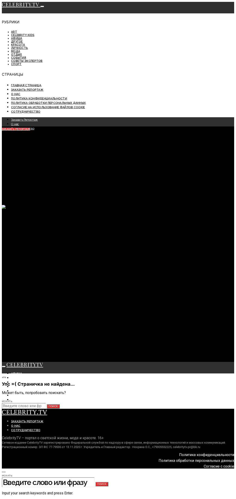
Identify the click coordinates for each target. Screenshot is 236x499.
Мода (15, 51)
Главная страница (26, 85)
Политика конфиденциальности (39, 98)
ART (14, 31)
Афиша (16, 38)
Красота (18, 44)
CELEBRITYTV (24, 364)
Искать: (7, 401)
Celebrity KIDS (22, 35)
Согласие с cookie (219, 466)
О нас (16, 94)
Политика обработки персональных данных (48, 103)
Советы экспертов (27, 61)
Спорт (16, 64)
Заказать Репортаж (27, 89)
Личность (19, 48)
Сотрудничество (25, 111)
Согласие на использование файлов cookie (48, 107)
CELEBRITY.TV (21, 4)
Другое (17, 41)
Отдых (16, 54)
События (18, 57)
